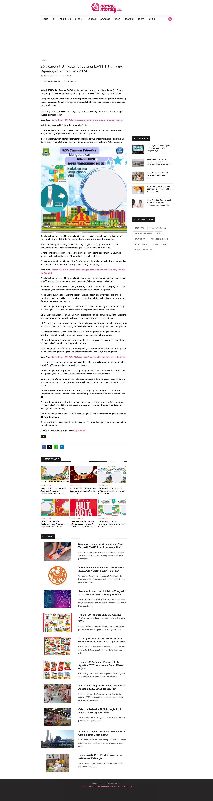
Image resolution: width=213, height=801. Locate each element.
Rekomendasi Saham (144, 250)
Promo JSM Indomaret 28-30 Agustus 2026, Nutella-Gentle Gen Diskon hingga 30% (101, 618)
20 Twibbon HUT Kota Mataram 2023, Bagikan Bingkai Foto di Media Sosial (89, 357)
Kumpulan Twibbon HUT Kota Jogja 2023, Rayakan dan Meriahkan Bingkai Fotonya (53, 491)
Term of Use (86, 786)
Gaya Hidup (140, 239)
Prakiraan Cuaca (157, 228)
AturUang (105, 19)
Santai (152, 19)
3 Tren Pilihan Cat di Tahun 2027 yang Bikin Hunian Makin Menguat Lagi (159, 189)
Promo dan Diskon (143, 234)
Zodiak (155, 244)
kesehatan (139, 228)
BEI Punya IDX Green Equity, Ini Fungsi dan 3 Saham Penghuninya (158, 148)
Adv (54, 19)
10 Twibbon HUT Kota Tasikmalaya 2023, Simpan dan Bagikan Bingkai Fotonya (54, 524)
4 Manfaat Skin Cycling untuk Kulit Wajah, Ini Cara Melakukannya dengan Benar (159, 202)
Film (158, 234)
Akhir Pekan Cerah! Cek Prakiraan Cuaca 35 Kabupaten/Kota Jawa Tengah (159, 161)
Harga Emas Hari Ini (159, 239)
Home (45, 19)
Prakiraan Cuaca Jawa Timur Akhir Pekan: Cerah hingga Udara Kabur (101, 733)
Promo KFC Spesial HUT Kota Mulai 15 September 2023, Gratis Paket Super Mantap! (82, 524)
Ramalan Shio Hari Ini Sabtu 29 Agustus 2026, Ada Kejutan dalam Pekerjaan (101, 569)
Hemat (117, 19)
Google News (78, 430)
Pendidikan (65, 19)
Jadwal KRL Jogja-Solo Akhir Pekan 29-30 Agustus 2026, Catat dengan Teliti (102, 687)
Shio (165, 244)
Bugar (141, 19)
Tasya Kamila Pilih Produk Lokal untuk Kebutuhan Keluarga (100, 756)
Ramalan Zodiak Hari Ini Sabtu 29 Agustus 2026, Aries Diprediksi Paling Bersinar (102, 593)
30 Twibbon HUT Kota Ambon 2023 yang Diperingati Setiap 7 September (83, 491)
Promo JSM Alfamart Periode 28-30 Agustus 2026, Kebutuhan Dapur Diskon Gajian (101, 665)
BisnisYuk (91, 19)
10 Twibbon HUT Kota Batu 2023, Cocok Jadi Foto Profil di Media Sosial (111, 491)
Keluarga (129, 19)
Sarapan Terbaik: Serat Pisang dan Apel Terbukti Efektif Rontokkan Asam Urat (100, 545)
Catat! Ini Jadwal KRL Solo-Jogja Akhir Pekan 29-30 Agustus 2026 (100, 711)
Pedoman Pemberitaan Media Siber (106, 786)
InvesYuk (79, 19)
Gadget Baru (141, 244)
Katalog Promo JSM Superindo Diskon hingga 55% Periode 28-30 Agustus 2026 (102, 640)
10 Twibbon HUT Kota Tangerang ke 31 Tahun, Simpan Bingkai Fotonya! (87, 120)
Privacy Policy (126, 786)
